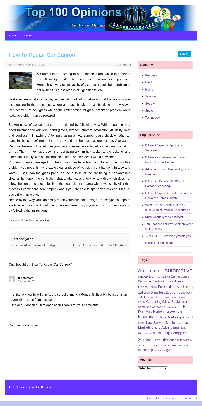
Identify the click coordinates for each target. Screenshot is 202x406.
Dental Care (147, 287)
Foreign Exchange (178, 297)
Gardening (153, 302)
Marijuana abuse (178, 322)
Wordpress (191, 398)
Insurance (147, 316)
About (28, 35)
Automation (150, 270)
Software (148, 339)
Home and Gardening (151, 306)
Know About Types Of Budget (33, 245)
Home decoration (174, 307)
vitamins (170, 345)
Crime (171, 281)
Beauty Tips (155, 277)
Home (12, 35)
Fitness (158, 297)
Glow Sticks (171, 302)
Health (149, 82)
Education (186, 292)
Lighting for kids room (159, 242)
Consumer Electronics (152, 281)
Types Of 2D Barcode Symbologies (168, 236)
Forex (141, 301)
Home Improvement (167, 311)
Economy (173, 292)
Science (150, 96)
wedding (158, 350)
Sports (149, 110)
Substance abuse (175, 340)
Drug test (157, 292)
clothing (165, 277)
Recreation (145, 333)
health (185, 301)
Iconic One (153, 398)
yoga (167, 350)
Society (150, 103)
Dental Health (171, 286)
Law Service (155, 323)
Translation (157, 345)
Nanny (183, 328)
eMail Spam (145, 297)
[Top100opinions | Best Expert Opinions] (101, 30)
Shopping (179, 333)
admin (18, 64)
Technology (152, 117)
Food (166, 297)
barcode (143, 276)
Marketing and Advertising (158, 327)
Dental (179, 281)
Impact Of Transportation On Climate (100, 245)
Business (151, 75)
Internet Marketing (169, 317)
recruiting (161, 332)
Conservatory (180, 276)
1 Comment (123, 64)
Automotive (42, 220)
